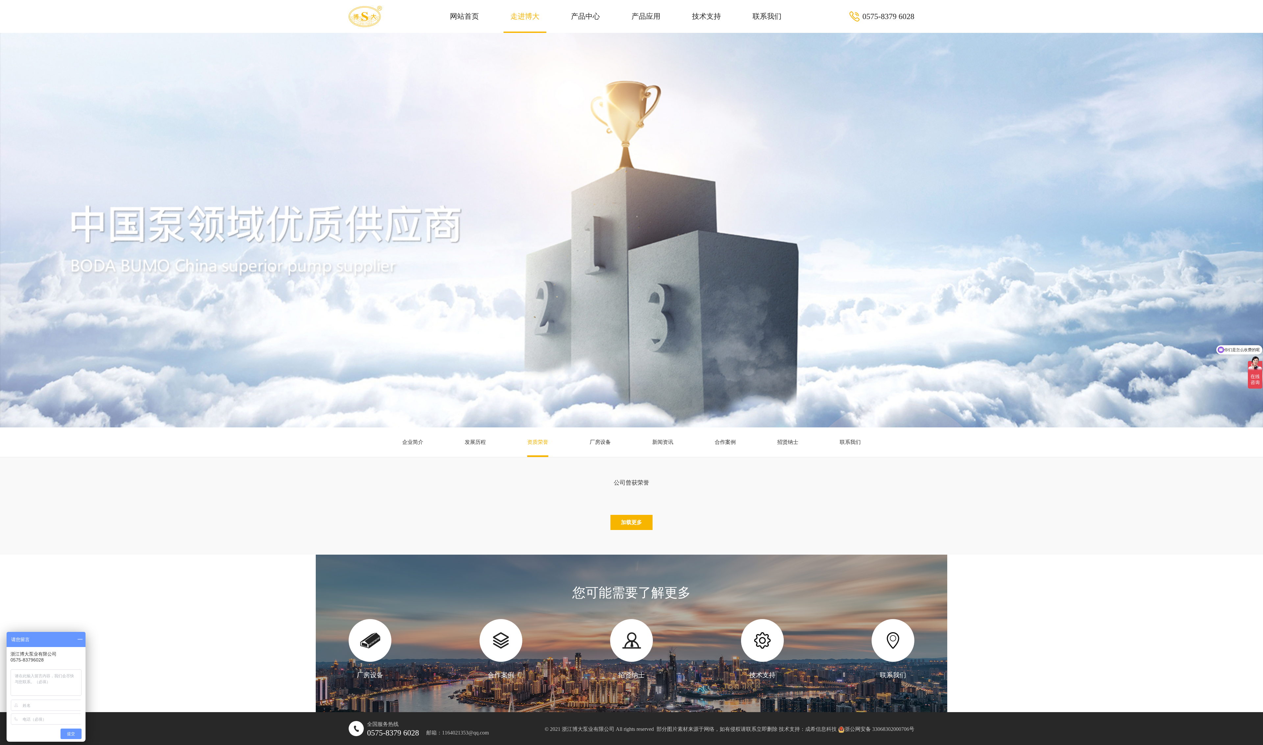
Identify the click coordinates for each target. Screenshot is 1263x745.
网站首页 (464, 16)
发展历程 (475, 442)
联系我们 (767, 16)
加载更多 (631, 522)
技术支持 (706, 16)
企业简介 (412, 442)
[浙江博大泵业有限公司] (365, 16)
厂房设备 (600, 442)
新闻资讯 (662, 442)
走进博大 (524, 16)
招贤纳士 (787, 442)
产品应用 (646, 16)
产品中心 (585, 16)
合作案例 (725, 442)
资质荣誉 (537, 442)
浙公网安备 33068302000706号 (879, 729)
